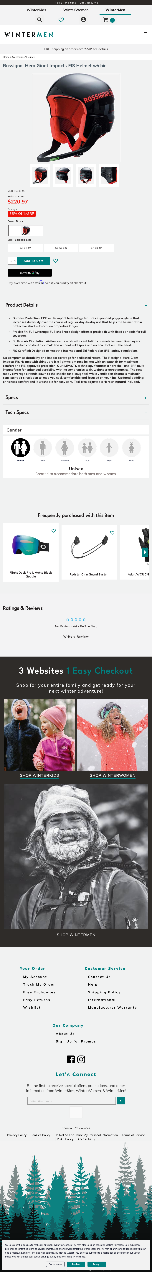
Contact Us (99, 977)
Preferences (55, 1264)
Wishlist (32, 1007)
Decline (76, 1264)
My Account (35, 977)
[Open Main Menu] (127, 34)
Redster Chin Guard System (89, 574)
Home (6, 56)
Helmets (30, 56)
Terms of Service (133, 1135)
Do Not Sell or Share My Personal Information (86, 1135)
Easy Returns (36, 1000)
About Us (65, 1034)
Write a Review (76, 636)
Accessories (17, 56)
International (102, 1000)
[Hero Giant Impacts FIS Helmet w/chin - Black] (40, 174)
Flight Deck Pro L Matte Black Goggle (31, 574)
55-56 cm (61, 247)
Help (93, 984)
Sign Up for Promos (76, 1041)
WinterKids (36, 10)
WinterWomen (76, 10)
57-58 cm (96, 247)
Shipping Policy (104, 992)
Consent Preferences (76, 1128)
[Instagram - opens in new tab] (81, 1059)
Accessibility (86, 1139)
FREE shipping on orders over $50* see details (76, 49)
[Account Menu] (83, 19)
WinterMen (115, 10)
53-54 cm (25, 247)
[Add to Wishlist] (55, 261)
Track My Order (39, 984)
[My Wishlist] (61, 19)
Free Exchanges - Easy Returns (76, 2)
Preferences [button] (79, 1256)
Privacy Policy (17, 1135)
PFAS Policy (65, 1139)
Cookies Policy (40, 1135)
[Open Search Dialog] (39, 19)
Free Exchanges (39, 992)
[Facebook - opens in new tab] (71, 1059)
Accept (96, 1264)
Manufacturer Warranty (112, 1007)
